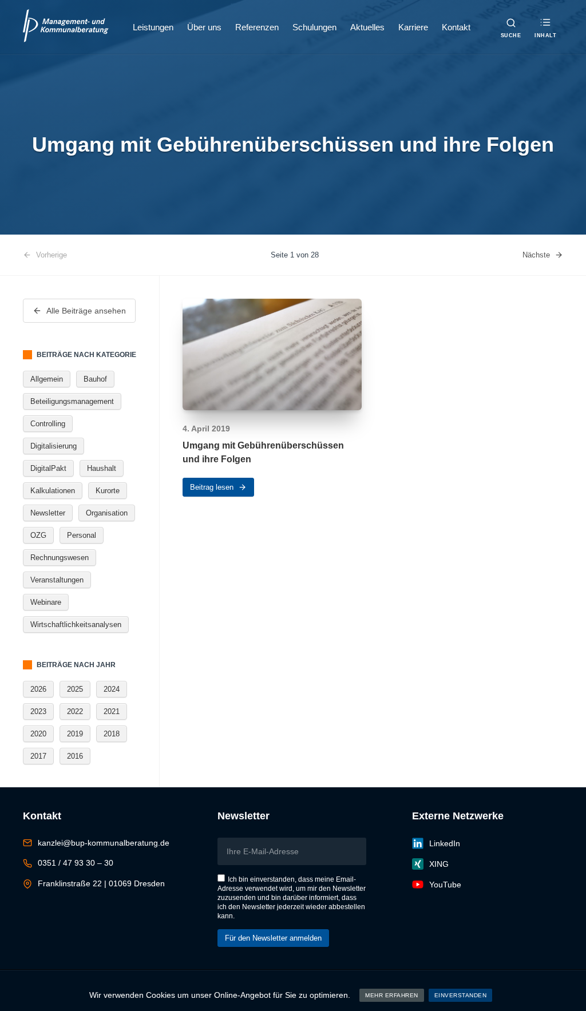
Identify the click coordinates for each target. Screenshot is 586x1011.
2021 (112, 711)
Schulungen (314, 27)
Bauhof (95, 379)
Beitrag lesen (211, 487)
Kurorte (108, 490)
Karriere (413, 27)
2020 (38, 733)
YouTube (445, 884)
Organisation (107, 513)
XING (439, 864)
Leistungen (153, 27)
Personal (81, 535)
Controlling (47, 423)
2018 (112, 733)
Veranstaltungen (57, 580)
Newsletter (47, 513)
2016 (75, 756)
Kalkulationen (52, 490)
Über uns (204, 27)
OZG (38, 535)
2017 (38, 756)
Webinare (45, 602)
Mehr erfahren (391, 995)
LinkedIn (444, 843)
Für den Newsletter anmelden (273, 938)
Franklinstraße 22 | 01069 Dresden (101, 883)
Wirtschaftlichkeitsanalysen (75, 624)
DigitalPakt (48, 468)
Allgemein (46, 379)
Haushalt (101, 468)
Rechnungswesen (59, 557)
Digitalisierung (53, 446)
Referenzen (257, 27)
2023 (38, 711)
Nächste (536, 255)
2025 (75, 689)
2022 (75, 711)
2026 (38, 689)
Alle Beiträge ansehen (86, 310)
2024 (112, 689)
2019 (75, 733)
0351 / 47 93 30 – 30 (75, 862)
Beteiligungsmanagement (72, 401)
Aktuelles (367, 27)
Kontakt (456, 27)
